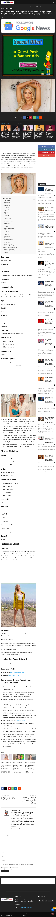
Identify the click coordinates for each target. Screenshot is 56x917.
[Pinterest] (30, 117)
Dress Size (7, 236)
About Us (13, 913)
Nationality (7, 205)
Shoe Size (7, 234)
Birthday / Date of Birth (10, 209)
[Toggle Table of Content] (33, 198)
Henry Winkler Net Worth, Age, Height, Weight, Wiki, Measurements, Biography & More (49, 419)
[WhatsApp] (34, 117)
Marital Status (8, 220)
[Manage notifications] (52, 914)
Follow (52, 149)
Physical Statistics (7, 223)
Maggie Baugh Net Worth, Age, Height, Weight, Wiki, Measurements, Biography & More (49, 458)
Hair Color (7, 233)
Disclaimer (31, 913)
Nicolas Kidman (20, 720)
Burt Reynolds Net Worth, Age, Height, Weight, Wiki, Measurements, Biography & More (49, 264)
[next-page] (54, 123)
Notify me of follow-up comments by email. (10, 867)
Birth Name (7, 200)
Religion (7, 215)
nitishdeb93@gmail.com (26, 907)
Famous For (7, 241)
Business (33, 2)
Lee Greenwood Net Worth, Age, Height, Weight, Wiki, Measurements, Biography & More (49, 244)
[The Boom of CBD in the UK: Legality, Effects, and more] (41, 209)
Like (53, 146)
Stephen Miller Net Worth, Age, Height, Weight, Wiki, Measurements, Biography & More (49, 304)
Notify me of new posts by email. (8, 868)
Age (6, 210)
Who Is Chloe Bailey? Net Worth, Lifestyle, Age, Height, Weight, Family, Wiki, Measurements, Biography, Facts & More (28, 800)
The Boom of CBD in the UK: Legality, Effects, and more (49, 209)
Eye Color (7, 231)
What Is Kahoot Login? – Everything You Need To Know (9, 798)
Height (6, 225)
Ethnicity (7, 213)
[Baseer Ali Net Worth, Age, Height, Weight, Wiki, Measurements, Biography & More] (17, 128)
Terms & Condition (47, 913)
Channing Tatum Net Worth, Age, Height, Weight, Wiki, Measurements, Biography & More (49, 362)
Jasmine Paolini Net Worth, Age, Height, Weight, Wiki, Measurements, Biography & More (49, 284)
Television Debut (8, 244)
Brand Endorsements (9, 245)
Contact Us (19, 913)
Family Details (8, 218)
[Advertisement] (19, 149)
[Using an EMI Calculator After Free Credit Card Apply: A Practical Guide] (41, 226)
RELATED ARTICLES (5, 123)
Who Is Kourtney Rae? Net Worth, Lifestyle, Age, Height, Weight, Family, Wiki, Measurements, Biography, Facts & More (30, 767)
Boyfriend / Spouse (9, 221)
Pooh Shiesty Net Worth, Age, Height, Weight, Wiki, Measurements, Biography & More (49, 322)
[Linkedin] (37, 117)
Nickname (7, 202)
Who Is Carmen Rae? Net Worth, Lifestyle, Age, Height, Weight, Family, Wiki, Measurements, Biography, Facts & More (18, 767)
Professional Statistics (8, 239)
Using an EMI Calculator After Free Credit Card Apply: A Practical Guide (49, 227)
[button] (53, 2)
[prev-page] (52, 123)
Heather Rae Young (13, 675)
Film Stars (39, 2)
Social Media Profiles (9, 249)
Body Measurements (9, 228)
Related (7, 252)
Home (2, 6)
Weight (6, 226)
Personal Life (6, 207)
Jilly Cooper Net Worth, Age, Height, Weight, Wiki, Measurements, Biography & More (49, 342)
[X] (27, 117)
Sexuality (7, 237)
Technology (19, 2)
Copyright (25, 913)
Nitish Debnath (5, 15)
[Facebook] (24, 117)
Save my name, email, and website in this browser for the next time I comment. (18, 864)
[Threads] (20, 829)
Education (7, 217)
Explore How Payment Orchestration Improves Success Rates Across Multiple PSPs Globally (50, 190)
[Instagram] (43, 901)
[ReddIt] (40, 117)
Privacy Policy (38, 913)
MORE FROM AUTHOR (17, 123)
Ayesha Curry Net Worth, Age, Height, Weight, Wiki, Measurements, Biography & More (49, 380)
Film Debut (7, 242)
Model (11, 8)
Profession (7, 203)
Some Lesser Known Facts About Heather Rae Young (15, 250)
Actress (6, 6)
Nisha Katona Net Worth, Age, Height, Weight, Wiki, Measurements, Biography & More (49, 400)
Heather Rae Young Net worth (10, 247)
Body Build (7, 229)
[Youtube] (52, 901)
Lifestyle (26, 2)
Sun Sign (7, 212)
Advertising (47, 2)
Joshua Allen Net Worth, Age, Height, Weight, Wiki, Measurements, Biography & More (49, 439)
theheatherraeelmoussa (17, 672)
